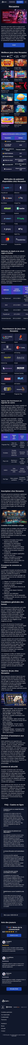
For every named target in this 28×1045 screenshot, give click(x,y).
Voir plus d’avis (14, 989)
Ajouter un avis (14, 935)
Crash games (17, 56)
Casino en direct (11, 56)
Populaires (3, 56)
